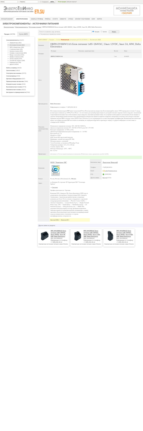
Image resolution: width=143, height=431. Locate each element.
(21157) (15, 40)
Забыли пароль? (72, 2)
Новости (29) (65, 220)
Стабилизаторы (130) (16, 49)
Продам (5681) (54, 220)
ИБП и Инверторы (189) (17, 47)
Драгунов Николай (110, 162)
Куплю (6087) (23, 34)
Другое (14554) (14, 64)
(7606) (17, 81)
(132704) (9, 34)
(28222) (16, 89)
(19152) (13, 68)
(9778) (16, 87)
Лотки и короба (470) (16, 58)
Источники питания (35, 27)
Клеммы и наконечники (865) (18, 53)
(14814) (13, 70)
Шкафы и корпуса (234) (16, 57)
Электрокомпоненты (21, 27)
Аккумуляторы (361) (15, 43)
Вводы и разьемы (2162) (17, 55)
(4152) (15, 84)
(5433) (13, 76)
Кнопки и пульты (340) (16, 51)
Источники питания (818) (17, 45)
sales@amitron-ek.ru (111, 171)
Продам (104, 177)
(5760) (18, 92)
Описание (55, 187)
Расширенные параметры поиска (50, 34)
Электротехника (9, 27)
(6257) (15, 78)
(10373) (16, 73)
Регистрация (62, 2)
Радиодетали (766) (15, 62)
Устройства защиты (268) (17, 60)
